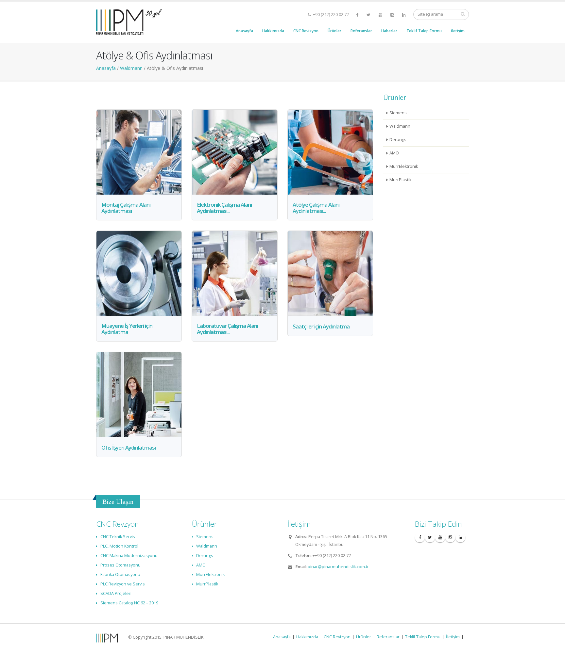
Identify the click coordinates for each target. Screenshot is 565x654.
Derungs (397, 139)
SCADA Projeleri (115, 593)
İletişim (458, 31)
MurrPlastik (400, 180)
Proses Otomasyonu (120, 565)
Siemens (398, 113)
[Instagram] (392, 15)
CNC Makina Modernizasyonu (129, 555)
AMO (394, 153)
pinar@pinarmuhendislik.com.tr (338, 566)
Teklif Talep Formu (424, 31)
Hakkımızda (273, 31)
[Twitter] (369, 15)
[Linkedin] (404, 15)
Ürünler (334, 31)
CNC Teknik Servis (117, 536)
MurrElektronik (403, 166)
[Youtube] (380, 15)
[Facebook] (358, 15)
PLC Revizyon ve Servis (122, 584)
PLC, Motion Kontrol (119, 546)
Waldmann (399, 126)
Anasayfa (244, 31)
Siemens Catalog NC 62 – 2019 (129, 603)
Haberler (389, 31)
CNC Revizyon (305, 31)
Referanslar (361, 31)
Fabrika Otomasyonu (120, 574)
